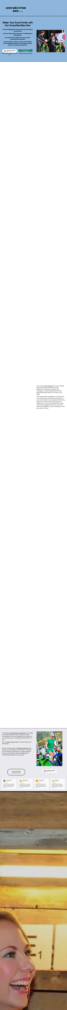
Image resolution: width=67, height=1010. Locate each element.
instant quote (11, 742)
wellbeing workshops (22, 748)
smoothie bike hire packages (17, 733)
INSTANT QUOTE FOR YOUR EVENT (25, 50)
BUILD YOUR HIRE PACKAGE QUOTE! (16, 772)
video (38, 394)
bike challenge (48, 386)
